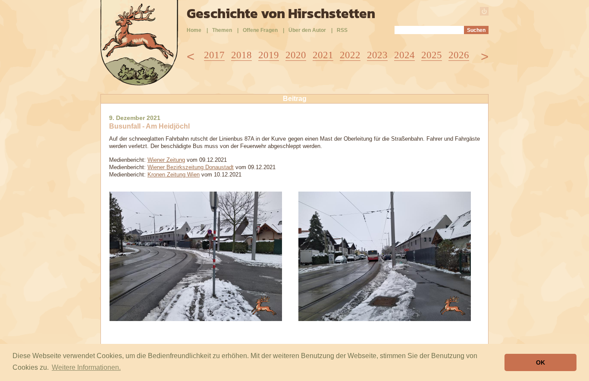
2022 (350, 55)
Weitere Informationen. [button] (86, 367)
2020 (295, 55)
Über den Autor (307, 30)
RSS (342, 30)
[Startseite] (139, 83)
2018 (241, 55)
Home (194, 30)
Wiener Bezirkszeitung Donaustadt (190, 167)
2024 (404, 55)
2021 (323, 55)
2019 (268, 55)
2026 (458, 55)
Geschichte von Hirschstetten (281, 13)
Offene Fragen (260, 30)
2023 (377, 55)
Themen (222, 30)
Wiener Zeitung (166, 160)
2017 (214, 55)
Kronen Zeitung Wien (173, 174)
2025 (431, 55)
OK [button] (540, 362)
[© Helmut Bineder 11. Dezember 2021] (196, 318)
